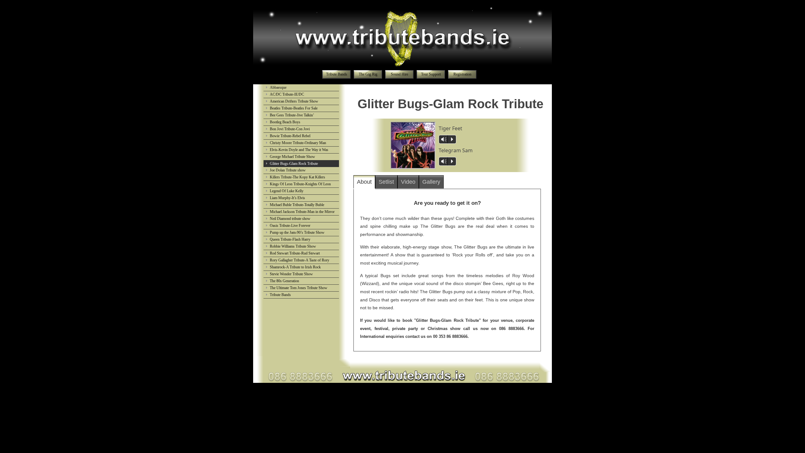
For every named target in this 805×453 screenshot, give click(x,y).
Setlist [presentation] (386, 182)
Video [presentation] (408, 182)
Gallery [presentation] (431, 182)
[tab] (364, 182)
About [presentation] (364, 182)
